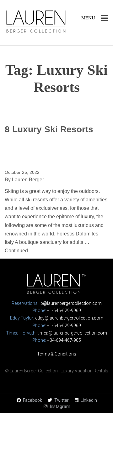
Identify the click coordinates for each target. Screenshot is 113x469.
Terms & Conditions (56, 353)
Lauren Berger (28, 179)
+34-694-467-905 (64, 340)
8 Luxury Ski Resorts (49, 129)
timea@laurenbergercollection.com (72, 332)
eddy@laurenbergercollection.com (69, 317)
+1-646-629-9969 (64, 310)
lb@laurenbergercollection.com (71, 303)
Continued (16, 250)
